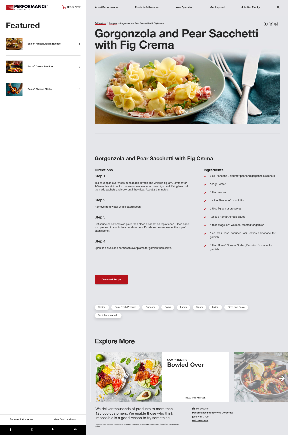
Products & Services (146, 7)
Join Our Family (251, 7)
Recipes (113, 24)
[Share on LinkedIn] (271, 24)
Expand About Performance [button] (106, 14)
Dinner (199, 307)
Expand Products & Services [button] (146, 14)
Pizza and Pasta (236, 307)
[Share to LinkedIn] (53, 430)
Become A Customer (21, 419)
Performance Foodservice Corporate (212, 413)
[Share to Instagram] (32, 430)
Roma (168, 307)
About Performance (106, 7)
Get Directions (200, 421)
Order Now (73, 7)
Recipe (102, 307)
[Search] (278, 8)
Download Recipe (111, 280)
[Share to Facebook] (10, 430)
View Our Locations (65, 419)
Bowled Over (185, 365)
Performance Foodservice (31, 7)
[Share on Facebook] (266, 24)
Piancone (151, 307)
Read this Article (196, 398)
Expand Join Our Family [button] (250, 14)
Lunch (183, 307)
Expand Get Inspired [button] (217, 14)
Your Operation (184, 7)
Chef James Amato (108, 315)
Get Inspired (217, 7)
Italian (215, 307)
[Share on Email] (276, 24)
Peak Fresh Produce (125, 307)
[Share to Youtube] (75, 430)
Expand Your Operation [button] (184, 14)
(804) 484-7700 (200, 417)
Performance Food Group (131, 424)
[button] (282, 378)
